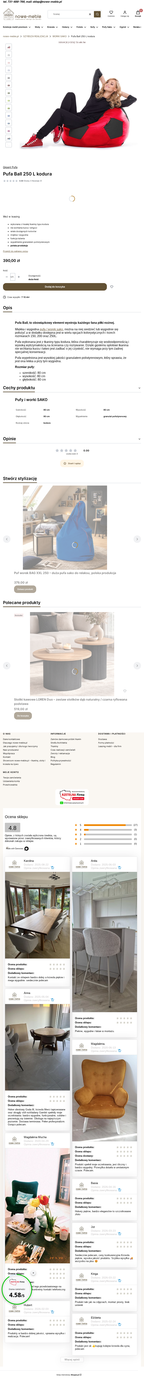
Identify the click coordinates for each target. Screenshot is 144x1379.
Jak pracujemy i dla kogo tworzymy (20, 746)
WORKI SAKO (59, 36)
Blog (53, 757)
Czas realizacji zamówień (63, 750)
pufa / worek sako (51, 329)
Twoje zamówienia (12, 777)
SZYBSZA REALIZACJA (35, 36)
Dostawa (102, 739)
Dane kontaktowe (11, 739)
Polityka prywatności (61, 760)
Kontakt (6, 757)
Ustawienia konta (11, 781)
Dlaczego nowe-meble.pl (15, 742)
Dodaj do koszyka (55, 286)
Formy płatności (106, 742)
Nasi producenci (11, 750)
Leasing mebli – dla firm (110, 746)
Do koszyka (23, 715)
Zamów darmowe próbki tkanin (66, 739)
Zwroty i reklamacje (60, 753)
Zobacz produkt (25, 589)
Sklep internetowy (67, 1375)
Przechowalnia (10, 784)
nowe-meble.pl (11, 36)
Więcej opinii (72, 1359)
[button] (97, 14)
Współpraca (9, 753)
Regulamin (56, 764)
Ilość (5, 270)
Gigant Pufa (10, 167)
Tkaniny (54, 746)
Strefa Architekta (59, 742)
